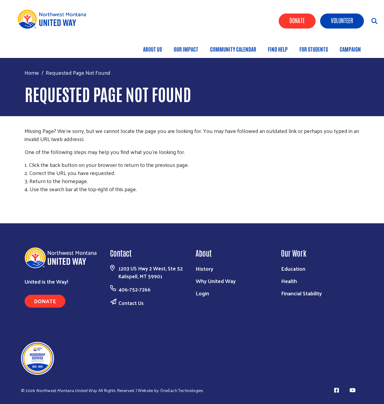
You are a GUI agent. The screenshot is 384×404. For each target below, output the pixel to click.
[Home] (54, 19)
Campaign (350, 49)
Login (202, 293)
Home (32, 72)
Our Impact (186, 49)
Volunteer (342, 20)
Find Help (278, 49)
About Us (152, 49)
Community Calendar (233, 49)
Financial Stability (301, 293)
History (204, 268)
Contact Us (131, 302)
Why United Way (216, 280)
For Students (313, 49)
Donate (297, 20)
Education (293, 268)
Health (289, 280)
